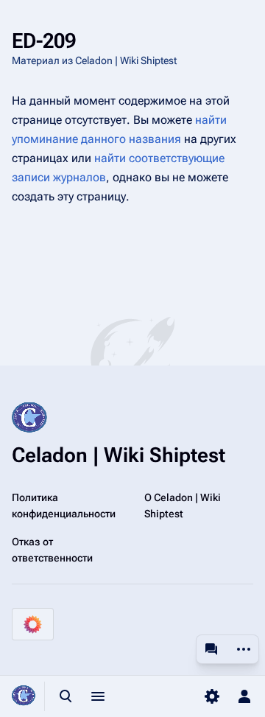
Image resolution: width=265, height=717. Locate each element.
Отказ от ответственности (52, 550)
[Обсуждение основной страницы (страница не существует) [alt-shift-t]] (211, 649)
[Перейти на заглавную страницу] (23, 696)
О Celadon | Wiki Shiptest (182, 506)
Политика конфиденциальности (64, 506)
